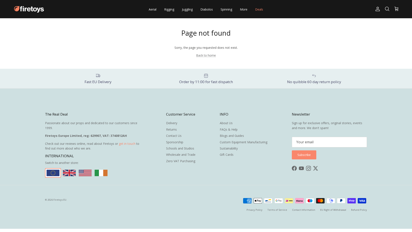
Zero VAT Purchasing (180, 161)
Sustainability (229, 148)
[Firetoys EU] (29, 9)
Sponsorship (174, 142)
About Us (226, 123)
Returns (171, 129)
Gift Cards (226, 155)
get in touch (127, 144)
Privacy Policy (254, 209)
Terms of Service (277, 209)
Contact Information (303, 209)
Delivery (171, 123)
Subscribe (304, 155)
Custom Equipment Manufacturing (243, 142)
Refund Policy (359, 209)
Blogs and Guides (232, 136)
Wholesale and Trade (180, 155)
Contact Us (174, 136)
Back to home (206, 55)
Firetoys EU (59, 199)
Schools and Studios (180, 148)
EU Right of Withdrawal (333, 209)
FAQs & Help (229, 129)
